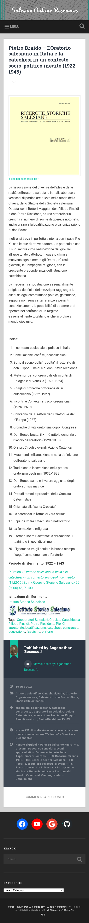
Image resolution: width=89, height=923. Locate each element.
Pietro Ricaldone (42, 624)
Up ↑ (44, 914)
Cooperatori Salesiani (32, 620)
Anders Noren (60, 909)
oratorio (47, 632)
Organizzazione (26, 697)
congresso (70, 628)
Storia (74, 697)
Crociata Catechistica (64, 620)
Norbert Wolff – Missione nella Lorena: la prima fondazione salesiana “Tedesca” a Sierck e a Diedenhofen (47, 734)
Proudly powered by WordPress (37, 907)
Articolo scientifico (28, 693)
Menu (14, 27)
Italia (60, 693)
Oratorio (71, 693)
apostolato (16, 628)
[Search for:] (44, 859)
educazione (16, 632)
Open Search (81, 26)
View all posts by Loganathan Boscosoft (47, 666)
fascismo (33, 632)
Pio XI (60, 624)
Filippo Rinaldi (18, 624)
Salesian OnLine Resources (44, 10)
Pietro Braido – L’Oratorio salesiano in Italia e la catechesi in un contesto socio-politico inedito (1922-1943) (42, 59)
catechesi (54, 628)
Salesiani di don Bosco (54, 697)
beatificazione (35, 628)
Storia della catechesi (30, 701)
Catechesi (49, 693)
